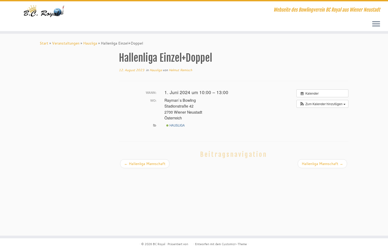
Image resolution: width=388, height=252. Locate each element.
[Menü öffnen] (376, 24)
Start (44, 43)
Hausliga (90, 43)
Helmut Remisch (180, 70)
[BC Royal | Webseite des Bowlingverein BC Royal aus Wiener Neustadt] (44, 10)
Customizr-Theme (234, 244)
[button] (322, 104)
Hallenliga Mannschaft (144, 163)
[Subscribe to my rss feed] (108, 10)
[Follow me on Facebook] (115, 10)
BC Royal (159, 244)
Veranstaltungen (65, 43)
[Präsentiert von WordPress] (191, 243)
